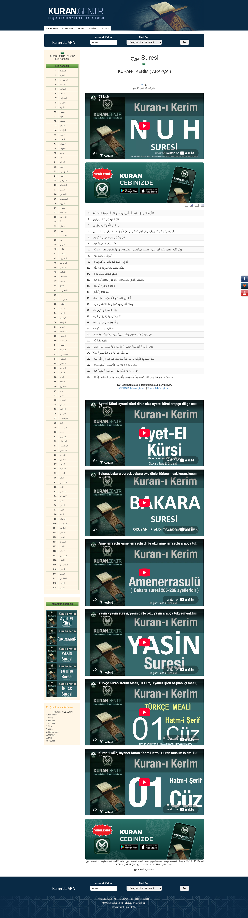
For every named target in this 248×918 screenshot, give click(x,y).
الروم (62, 203)
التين (62, 500)
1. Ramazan (51, 714)
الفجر (62, 473)
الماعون (63, 555)
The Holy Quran (120, 898)
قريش (62, 550)
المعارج (63, 386)
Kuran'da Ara (104, 898)
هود (61, 116)
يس (61, 230)
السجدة (63, 212)
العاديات (63, 523)
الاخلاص (63, 578)
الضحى (63, 491)
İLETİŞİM (104, 28)
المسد (62, 573)
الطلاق (63, 363)
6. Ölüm (49, 729)
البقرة (62, 75)
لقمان (62, 207)
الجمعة (63, 349)
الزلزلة (63, 518)
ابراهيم (63, 130)
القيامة (63, 409)
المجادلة (63, 331)
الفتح (62, 285)
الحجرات (63, 290)
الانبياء (62, 162)
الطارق (63, 459)
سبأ (61, 221)
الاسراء (63, 143)
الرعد (62, 125)
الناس (62, 587)
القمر (62, 312)
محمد (62, 280)
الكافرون (64, 564)
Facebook (134, 898)
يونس (62, 111)
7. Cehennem (52, 731)
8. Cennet (50, 734)
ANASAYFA (52, 28)
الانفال (62, 102)
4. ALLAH (50, 723)
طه (61, 157)
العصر (62, 537)
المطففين (64, 445)
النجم (62, 308)
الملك (62, 372)
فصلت (62, 253)
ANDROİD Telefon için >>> (132, 388)
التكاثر (62, 532)
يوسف (62, 120)
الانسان (63, 413)
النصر (62, 569)
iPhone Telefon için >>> (159, 388)
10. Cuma (50, 740)
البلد (62, 477)
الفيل (62, 546)
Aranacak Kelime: (104, 37)
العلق (62, 505)
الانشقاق (63, 450)
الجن (62, 395)
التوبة (62, 107)
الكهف (62, 148)
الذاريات (63, 299)
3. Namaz (50, 720)
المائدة (63, 88)
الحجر (62, 134)
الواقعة (63, 322)
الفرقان (63, 180)
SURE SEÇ (68, 28)
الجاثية (62, 271)
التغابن (63, 358)
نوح (61, 390)
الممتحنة (63, 340)
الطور (62, 303)
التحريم (63, 367)
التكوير (63, 436)
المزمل (63, 399)
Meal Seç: (144, 37)
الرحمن (63, 317)
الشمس (63, 482)
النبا (61, 422)
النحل (62, 139)
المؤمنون (64, 171)
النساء (62, 84)
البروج (62, 454)
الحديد (62, 326)
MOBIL (81, 28)
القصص (63, 194)
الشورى (63, 258)
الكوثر (62, 560)
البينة (62, 514)
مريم (62, 152)
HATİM (92, 28)
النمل (62, 189)
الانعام (62, 93)
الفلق (62, 582)
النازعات (63, 427)
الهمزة (63, 541)
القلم (62, 376)
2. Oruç (49, 717)
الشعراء (63, 184)
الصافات (63, 235)
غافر (62, 248)
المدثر (62, 404)
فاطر (62, 226)
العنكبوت (64, 198)
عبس (62, 431)
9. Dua (49, 737)
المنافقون (64, 354)
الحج (62, 166)
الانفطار (63, 441)
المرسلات (64, 418)
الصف (62, 344)
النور (62, 175)
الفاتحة (63, 70)
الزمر (62, 244)
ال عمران (64, 79)
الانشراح (63, 495)
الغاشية (63, 468)
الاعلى (62, 463)
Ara (184, 42)
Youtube (145, 898)
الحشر (63, 335)
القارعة (63, 527)
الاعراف (63, 98)
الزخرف (63, 262)
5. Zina (49, 726)
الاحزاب (63, 216)
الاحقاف (63, 276)
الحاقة (62, 381)
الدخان (63, 267)
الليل (62, 486)
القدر (62, 509)
